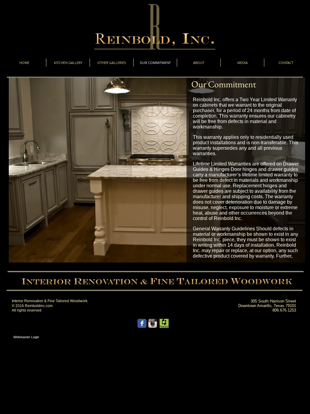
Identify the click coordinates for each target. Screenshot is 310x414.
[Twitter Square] (284, 297)
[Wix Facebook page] (142, 323)
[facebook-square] (292, 297)
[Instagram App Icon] (152, 323)
